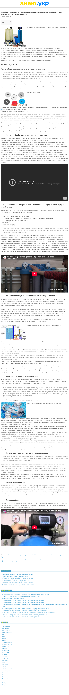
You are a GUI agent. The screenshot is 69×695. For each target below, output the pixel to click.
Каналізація (5, 650)
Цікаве (4, 687)
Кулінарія (4, 654)
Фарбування (5, 683)
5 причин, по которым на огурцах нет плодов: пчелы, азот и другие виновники (24, 615)
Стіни (3, 677)
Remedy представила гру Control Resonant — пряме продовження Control (23, 600)
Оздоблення (5, 663)
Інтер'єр (4, 648)
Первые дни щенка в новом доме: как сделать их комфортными (20, 617)
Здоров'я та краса (7, 644)
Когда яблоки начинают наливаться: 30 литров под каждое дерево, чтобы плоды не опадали (29, 612)
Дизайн (4, 640)
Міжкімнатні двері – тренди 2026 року (13, 598)
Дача (3, 636)
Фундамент (5, 685)
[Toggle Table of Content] (8, 22)
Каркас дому (5, 652)
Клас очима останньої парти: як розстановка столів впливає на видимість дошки (25, 594)
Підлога (4, 667)
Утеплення (5, 681)
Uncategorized (6, 626)
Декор (4, 638)
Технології (5, 679)
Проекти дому (6, 671)
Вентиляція (5, 628)
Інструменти (5, 646)
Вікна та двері (6, 630)
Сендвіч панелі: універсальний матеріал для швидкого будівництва (21, 596)
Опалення (5, 665)
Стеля (4, 675)
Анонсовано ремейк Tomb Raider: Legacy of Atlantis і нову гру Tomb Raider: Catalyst (25, 608)
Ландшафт (5, 658)
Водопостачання (6, 16)
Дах (3, 634)
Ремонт (4, 673)
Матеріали (5, 660)
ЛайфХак (4, 656)
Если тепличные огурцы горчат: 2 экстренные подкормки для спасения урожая (24, 610)
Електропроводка (7, 642)
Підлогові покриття (7, 669)
